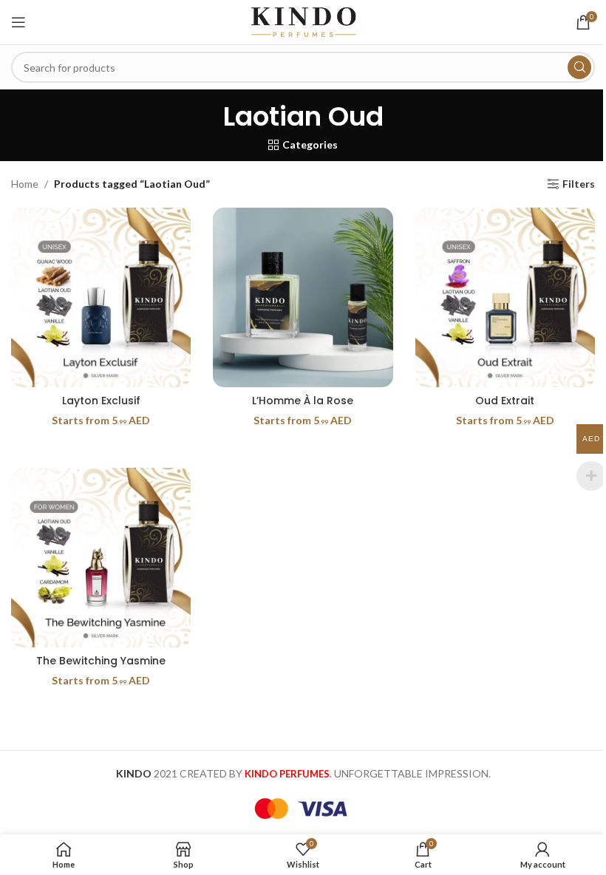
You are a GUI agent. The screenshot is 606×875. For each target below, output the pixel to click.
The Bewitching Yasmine (101, 660)
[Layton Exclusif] (101, 297)
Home (24, 183)
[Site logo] (303, 21)
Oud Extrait (504, 400)
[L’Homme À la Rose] (302, 297)
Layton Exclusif (101, 400)
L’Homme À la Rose (302, 400)
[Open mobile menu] (18, 22)
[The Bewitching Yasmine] (101, 557)
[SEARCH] (579, 67)
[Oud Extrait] (505, 297)
